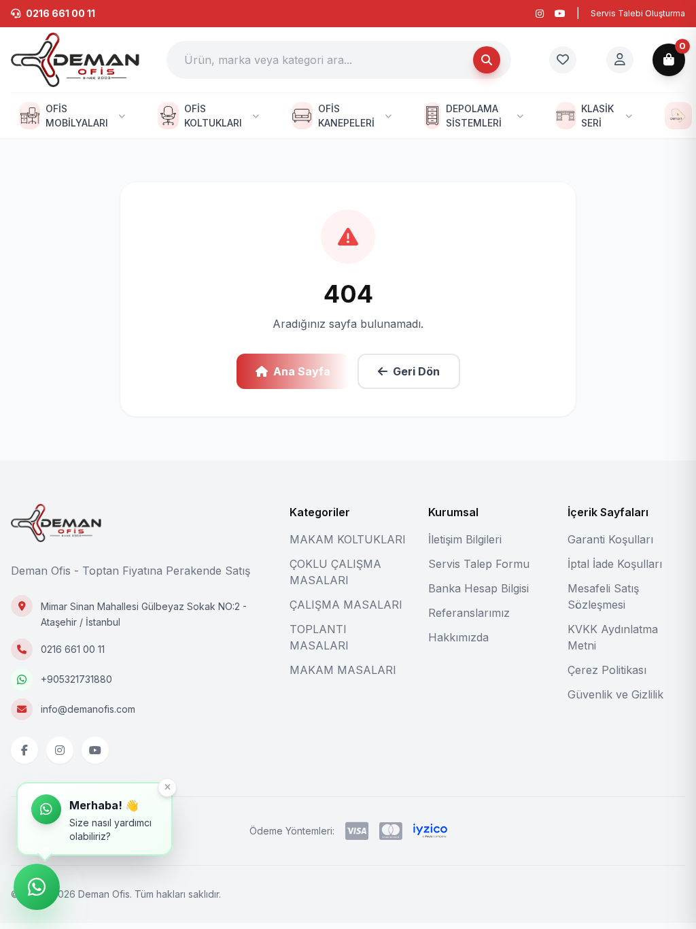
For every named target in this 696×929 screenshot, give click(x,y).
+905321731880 (76, 679)
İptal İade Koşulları (615, 564)
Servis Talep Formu (478, 564)
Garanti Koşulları (610, 539)
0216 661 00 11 (73, 649)
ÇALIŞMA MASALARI (346, 604)
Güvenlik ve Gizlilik (615, 694)
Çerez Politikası (607, 670)
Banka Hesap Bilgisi (478, 588)
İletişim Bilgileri (465, 539)
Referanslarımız (469, 613)
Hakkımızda (458, 637)
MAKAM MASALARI (343, 670)
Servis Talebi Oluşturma (638, 13)
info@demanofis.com (88, 709)
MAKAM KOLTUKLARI (348, 539)
